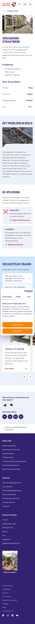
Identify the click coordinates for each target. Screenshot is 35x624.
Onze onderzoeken (9, 494)
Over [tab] (29, 296)
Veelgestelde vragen (9, 524)
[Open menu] (30, 4)
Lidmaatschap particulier (10, 498)
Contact (5, 520)
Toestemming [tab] (6, 296)
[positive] (5, 405)
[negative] (11, 405)
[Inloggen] (25, 4)
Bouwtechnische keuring (11, 450)
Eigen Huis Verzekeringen (11, 469)
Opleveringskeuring (9, 446)
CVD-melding (6, 596)
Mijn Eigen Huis (7, 528)
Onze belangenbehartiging (11, 490)
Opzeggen (5, 604)
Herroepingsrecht (7, 611)
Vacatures (5, 506)
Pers (3, 535)
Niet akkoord (17, 331)
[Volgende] (30, 376)
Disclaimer (5, 593)
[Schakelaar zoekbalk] (19, 4)
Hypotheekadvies (8, 453)
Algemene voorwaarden (9, 600)
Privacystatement (7, 586)
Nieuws (5, 531)
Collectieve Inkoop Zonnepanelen (14, 461)
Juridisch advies (7, 457)
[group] (10, 563)
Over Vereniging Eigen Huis (12, 483)
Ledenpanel (6, 539)
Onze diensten (7, 487)
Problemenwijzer (10, 11)
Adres (4, 607)
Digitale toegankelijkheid (11, 543)
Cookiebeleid (6, 589)
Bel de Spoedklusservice (10, 465)
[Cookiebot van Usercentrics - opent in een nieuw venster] (25, 291)
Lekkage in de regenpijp (14, 349)
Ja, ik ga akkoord (17, 324)
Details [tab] (18, 296)
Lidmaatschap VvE (8, 502)
